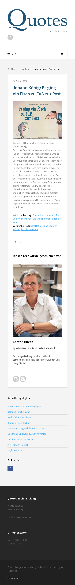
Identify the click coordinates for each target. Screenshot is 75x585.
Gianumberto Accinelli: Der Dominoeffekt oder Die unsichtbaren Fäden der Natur (37, 219)
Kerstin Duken (23, 342)
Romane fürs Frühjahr (19, 411)
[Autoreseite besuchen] (37, 300)
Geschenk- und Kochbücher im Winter (27, 433)
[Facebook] (10, 37)
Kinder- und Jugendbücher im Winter (26, 428)
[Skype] (16, 379)
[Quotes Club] (38, 20)
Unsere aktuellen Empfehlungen (24, 406)
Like (19, 242)
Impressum (13, 578)
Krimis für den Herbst (19, 422)
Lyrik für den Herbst (18, 444)
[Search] (62, 54)
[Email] (23, 379)
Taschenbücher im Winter (21, 439)
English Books (15, 450)
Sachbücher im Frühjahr (20, 417)
